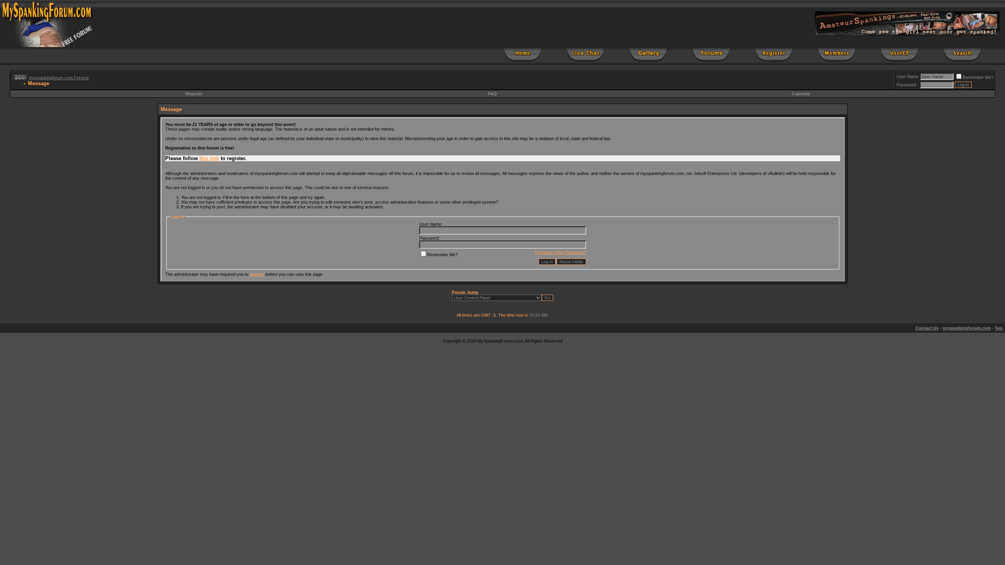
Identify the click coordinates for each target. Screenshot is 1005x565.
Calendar (801, 93)
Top (999, 328)
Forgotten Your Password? (560, 252)
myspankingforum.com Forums (59, 77)
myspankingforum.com (967, 328)
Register (194, 93)
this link (209, 158)
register (257, 274)
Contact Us (927, 328)
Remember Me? (978, 77)
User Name (908, 76)
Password (906, 84)
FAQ (492, 93)
